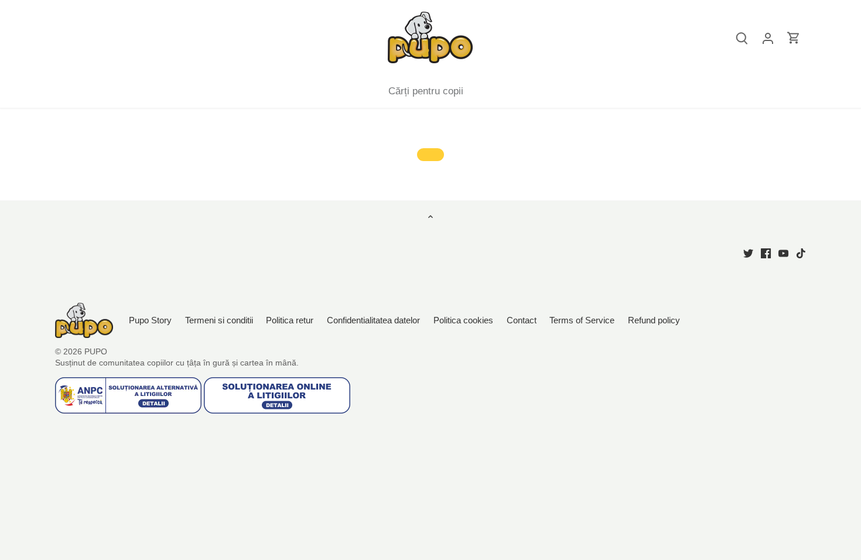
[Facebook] (766, 253)
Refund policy (654, 320)
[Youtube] (783, 253)
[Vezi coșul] (794, 38)
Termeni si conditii (219, 320)
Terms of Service (581, 320)
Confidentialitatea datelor (373, 320)
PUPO (95, 351)
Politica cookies (463, 320)
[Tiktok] (801, 253)
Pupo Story (150, 320)
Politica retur (289, 320)
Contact (523, 320)
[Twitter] (748, 253)
